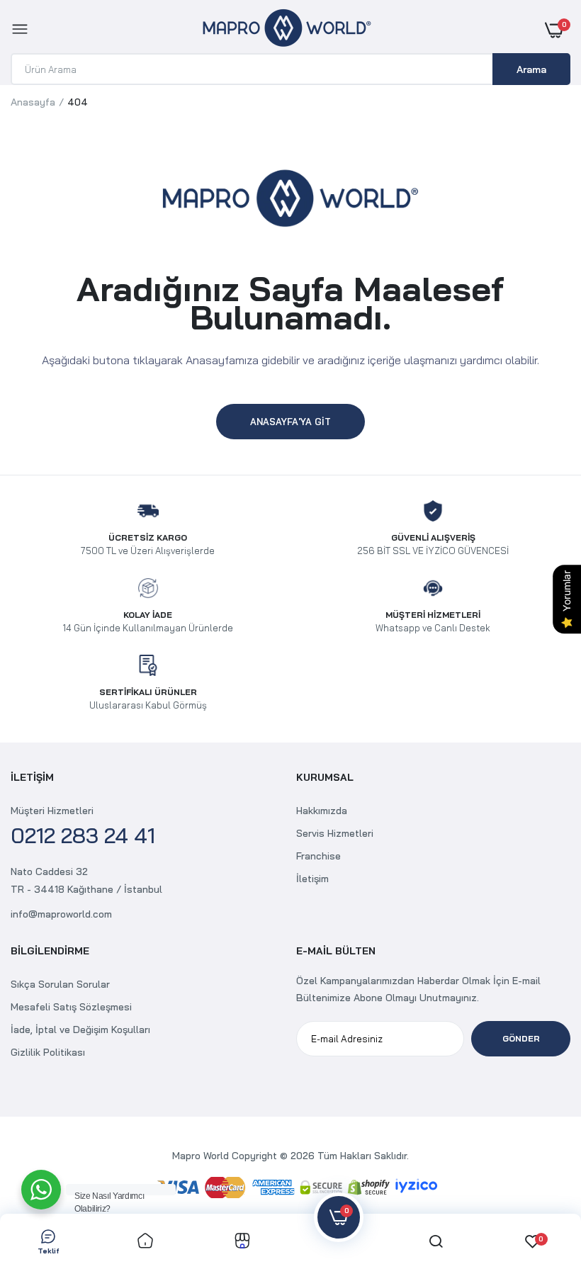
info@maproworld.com (61, 914)
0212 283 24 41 (83, 835)
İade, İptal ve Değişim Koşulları (80, 1029)
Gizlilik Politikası (48, 1052)
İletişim (312, 878)
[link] (145, 1241)
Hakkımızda (321, 810)
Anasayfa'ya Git (290, 421)
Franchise (318, 856)
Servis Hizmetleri (334, 833)
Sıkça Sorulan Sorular (60, 984)
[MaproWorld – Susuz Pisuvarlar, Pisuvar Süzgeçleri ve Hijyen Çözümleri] (287, 30)
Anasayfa (33, 102)
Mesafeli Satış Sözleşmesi (71, 1006)
